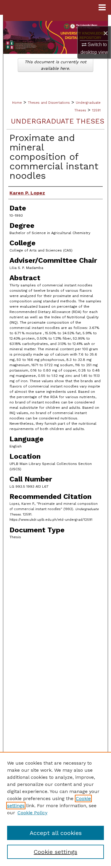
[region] (55, 809)
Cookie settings (55, 851)
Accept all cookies (56, 832)
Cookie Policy (32, 812)
